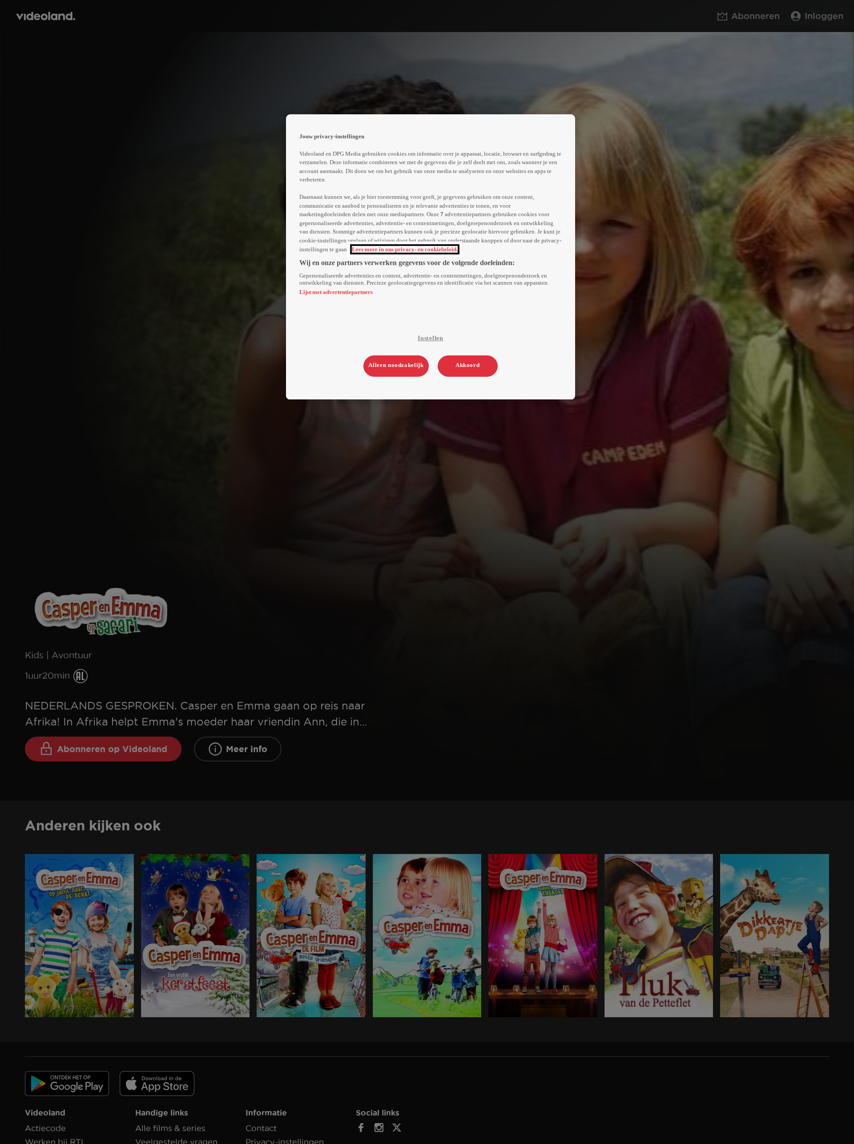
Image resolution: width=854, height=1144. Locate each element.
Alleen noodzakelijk (395, 365)
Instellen (430, 338)
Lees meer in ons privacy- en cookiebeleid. (405, 249)
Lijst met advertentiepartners (336, 292)
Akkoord (467, 365)
